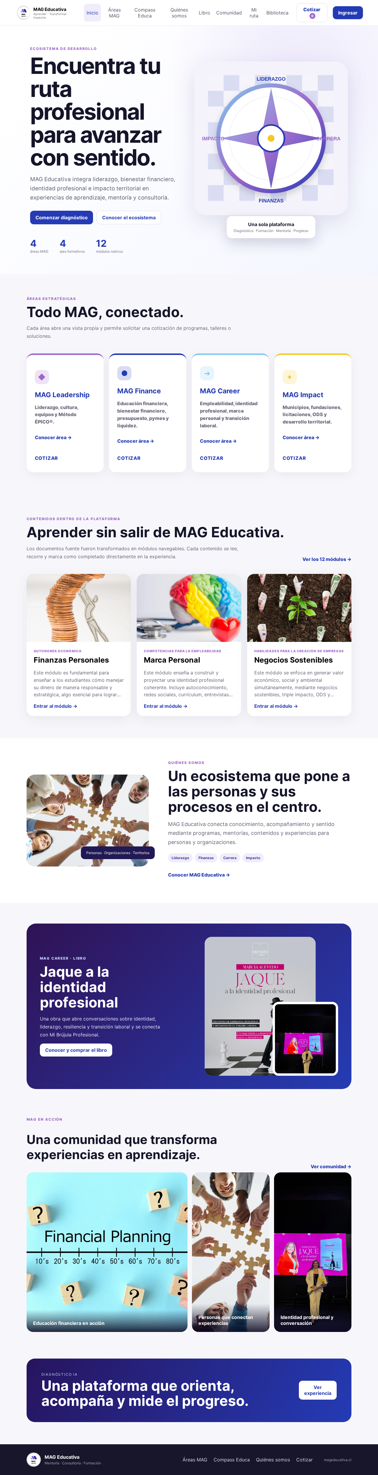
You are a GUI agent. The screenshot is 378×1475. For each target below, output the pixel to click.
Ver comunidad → (331, 1166)
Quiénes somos (179, 13)
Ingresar (348, 13)
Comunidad (229, 13)
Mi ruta (254, 13)
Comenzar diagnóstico (61, 217)
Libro (204, 13)
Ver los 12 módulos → (326, 559)
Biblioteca (277, 13)
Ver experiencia (317, 1390)
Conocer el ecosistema (129, 217)
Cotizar (311, 12)
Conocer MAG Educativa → (199, 875)
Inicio (92, 13)
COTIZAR (46, 458)
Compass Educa (144, 13)
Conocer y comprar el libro (76, 1050)
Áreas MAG (114, 13)
